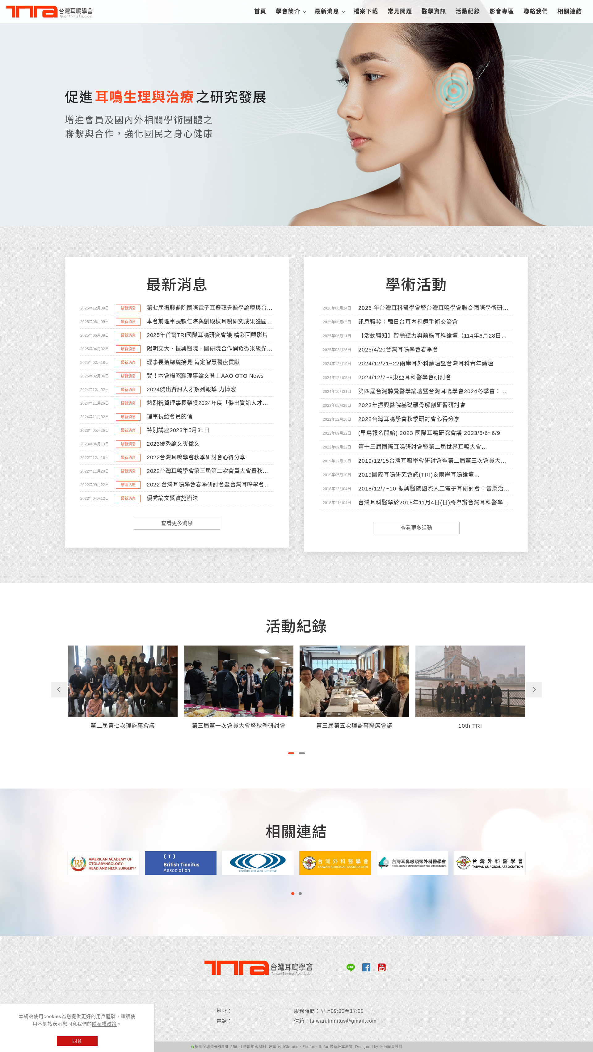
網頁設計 (394, 1047)
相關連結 (569, 11)
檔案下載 (366, 11)
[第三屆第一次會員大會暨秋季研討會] (123, 681)
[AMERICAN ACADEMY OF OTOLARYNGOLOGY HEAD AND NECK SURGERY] (103, 862)
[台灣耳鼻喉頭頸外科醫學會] (412, 862)
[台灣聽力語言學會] (489, 862)
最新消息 (327, 11)
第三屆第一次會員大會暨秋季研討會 (123, 726)
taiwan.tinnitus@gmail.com (343, 1021)
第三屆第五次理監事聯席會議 (238, 726)
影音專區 (502, 11)
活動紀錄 (468, 11)
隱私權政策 (104, 1023)
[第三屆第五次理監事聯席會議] (238, 681)
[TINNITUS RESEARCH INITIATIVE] (258, 862)
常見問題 (400, 11)
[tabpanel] (296, 113)
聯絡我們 (536, 11)
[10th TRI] (354, 681)
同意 (77, 1041)
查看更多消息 (177, 523)
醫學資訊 (434, 11)
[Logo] (52, 12)
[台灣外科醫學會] (335, 862)
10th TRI (354, 726)
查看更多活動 (416, 528)
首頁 (260, 11)
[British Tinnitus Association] (181, 862)
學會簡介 (288, 11)
